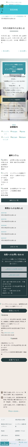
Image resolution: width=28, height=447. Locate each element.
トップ (2, 419)
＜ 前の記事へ (5, 51)
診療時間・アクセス (20, 431)
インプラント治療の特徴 (20, 425)
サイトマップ (4, 440)
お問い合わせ (4, 435)
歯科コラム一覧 (14, 200)
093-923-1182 (9, 332)
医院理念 (17, 435)
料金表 (2, 431)
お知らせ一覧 (14, 246)
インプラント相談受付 (14, 99)
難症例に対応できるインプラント (6, 425)
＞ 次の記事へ (22, 51)
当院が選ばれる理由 (20, 419)
